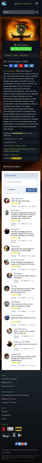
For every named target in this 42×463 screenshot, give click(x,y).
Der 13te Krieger (9, 71)
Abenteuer (24, 55)
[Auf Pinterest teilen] (21, 65)
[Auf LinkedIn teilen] (26, 65)
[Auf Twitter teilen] (16, 65)
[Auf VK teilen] (31, 65)
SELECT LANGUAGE (23, 4)
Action (24, 146)
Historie (18, 146)
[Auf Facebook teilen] (11, 65)
